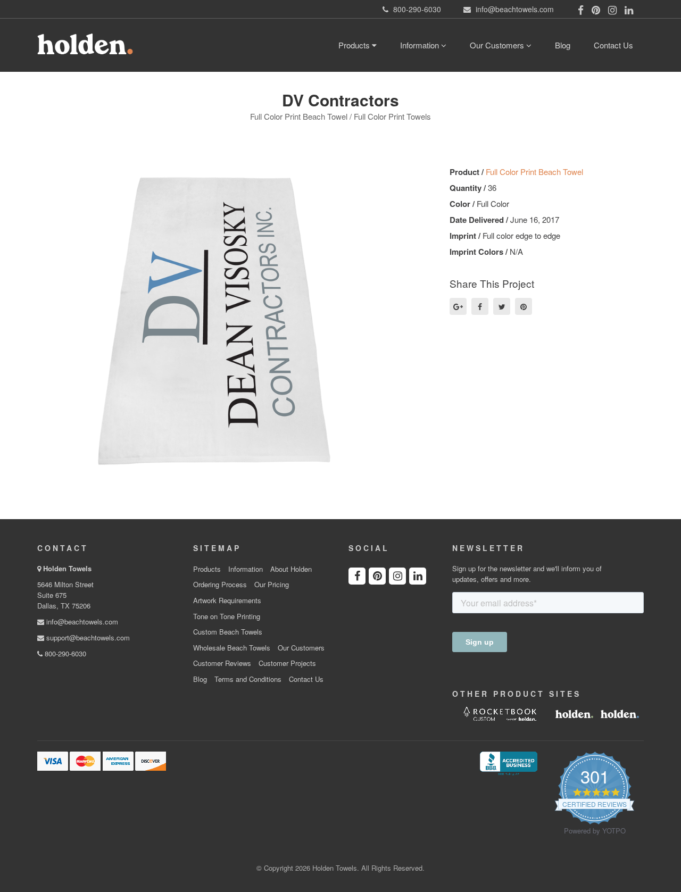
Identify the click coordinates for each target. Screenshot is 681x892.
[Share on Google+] (458, 306)
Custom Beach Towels (227, 632)
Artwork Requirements (227, 600)
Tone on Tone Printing (226, 616)
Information (420, 45)
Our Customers (498, 45)
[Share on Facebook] (479, 306)
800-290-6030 (64, 653)
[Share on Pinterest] (523, 306)
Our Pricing (271, 584)
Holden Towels (67, 568)
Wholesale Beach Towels (231, 648)
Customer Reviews (222, 663)
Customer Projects (287, 663)
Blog (562, 45)
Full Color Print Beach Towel (534, 171)
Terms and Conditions (247, 679)
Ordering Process (220, 584)
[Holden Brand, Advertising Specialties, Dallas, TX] (508, 762)
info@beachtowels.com (81, 621)
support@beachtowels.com (87, 637)
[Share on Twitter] (501, 306)
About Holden (291, 569)
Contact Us (613, 45)
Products (355, 45)
